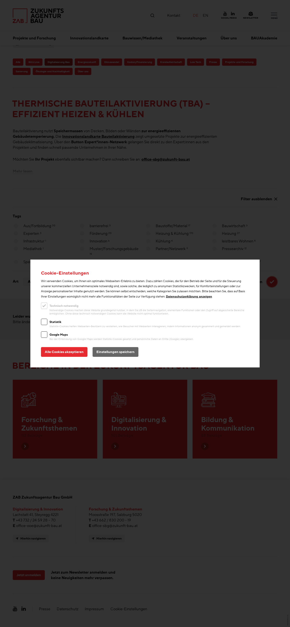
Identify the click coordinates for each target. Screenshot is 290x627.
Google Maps (58, 335)
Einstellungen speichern (115, 352)
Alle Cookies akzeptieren (64, 352)
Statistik (55, 322)
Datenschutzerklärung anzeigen (189, 296)
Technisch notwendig (63, 306)
